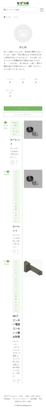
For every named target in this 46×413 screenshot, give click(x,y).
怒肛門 (18, 381)
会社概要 (33, 399)
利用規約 (7, 399)
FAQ (20, 396)
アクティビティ (23, 108)
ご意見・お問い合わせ (32, 396)
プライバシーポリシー (20, 399)
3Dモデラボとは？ (10, 396)
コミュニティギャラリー (23, 115)
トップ (8, 17)
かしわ (17, 162)
